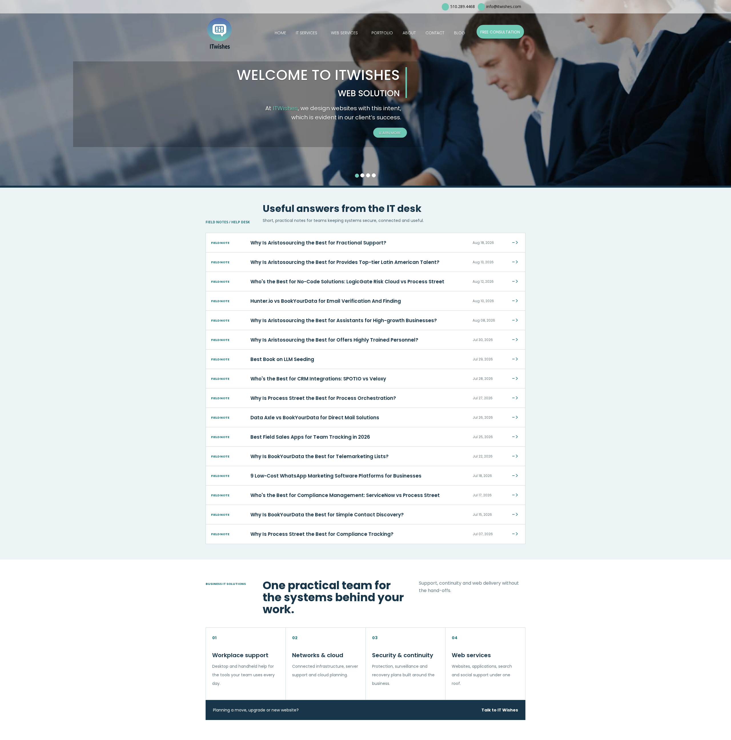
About (409, 33)
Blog (459, 33)
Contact (434, 33)
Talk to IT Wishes (499, 710)
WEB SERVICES (344, 33)
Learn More (390, 133)
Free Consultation (500, 32)
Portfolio (382, 33)
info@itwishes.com (503, 6)
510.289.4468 (462, 6)
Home (280, 33)
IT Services (306, 33)
